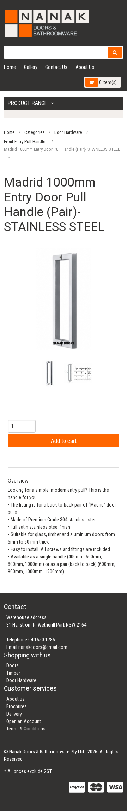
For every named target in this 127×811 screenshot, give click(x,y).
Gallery (30, 67)
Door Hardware (68, 132)
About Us (84, 67)
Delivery (14, 714)
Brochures (16, 706)
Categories (34, 132)
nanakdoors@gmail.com (42, 647)
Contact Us (56, 67)
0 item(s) (107, 82)
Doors (12, 665)
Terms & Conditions (26, 729)
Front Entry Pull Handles (25, 141)
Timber (13, 673)
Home (10, 67)
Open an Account (23, 721)
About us (15, 699)
